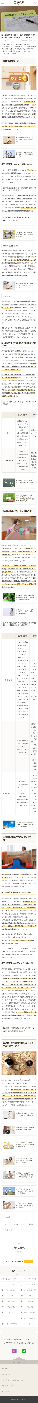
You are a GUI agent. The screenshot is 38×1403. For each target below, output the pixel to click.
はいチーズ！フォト (8, 1391)
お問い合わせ (6, 1374)
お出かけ (11, 1284)
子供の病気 (11, 1307)
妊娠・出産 (11, 1301)
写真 (30, 1296)
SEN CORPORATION (21, 1399)
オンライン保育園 (30, 1279)
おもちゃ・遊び (11, 1279)
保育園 (16, 1224)
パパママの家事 (30, 1284)
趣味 (30, 1324)
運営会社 (5, 1368)
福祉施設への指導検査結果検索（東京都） (17, 1028)
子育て (11, 1312)
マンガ (11, 1296)
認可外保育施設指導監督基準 (13, 1031)
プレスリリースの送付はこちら (12, 1380)
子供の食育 (30, 1307)
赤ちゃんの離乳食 (11, 1324)
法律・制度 (8, 1230)
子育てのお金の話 (30, 1312)
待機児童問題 (29, 1224)
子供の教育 (6, 1217)
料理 (11, 1318)
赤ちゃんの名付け (30, 1318)
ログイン (28, 1261)
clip (5, 40)
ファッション (11, 1290)
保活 (6, 1224)
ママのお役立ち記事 (30, 1290)
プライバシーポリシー (9, 1386)
